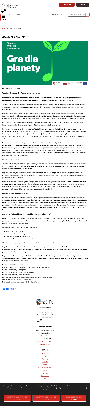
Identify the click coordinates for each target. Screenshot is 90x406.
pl (61, 14)
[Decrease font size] (8, 14)
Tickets (85, 5)
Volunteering (45, 376)
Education (45, 365)
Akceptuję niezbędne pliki (46, 398)
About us (45, 359)
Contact (45, 373)
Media (45, 370)
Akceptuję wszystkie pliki (17, 398)
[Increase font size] (11, 14)
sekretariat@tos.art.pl (44, 341)
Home (4, 29)
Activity (45, 362)
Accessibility (54, 14)
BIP (45, 379)
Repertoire (69, 5)
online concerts (45, 344)
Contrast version (18, 14)
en (64, 14)
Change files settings (74, 398)
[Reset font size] (9, 14)
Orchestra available (45, 367)
